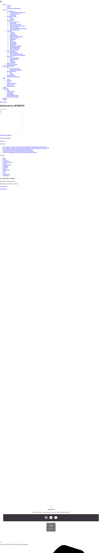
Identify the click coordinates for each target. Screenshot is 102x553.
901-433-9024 (3, 186)
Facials (4, 163)
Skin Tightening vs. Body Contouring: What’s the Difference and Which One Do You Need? (25, 147)
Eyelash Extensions (7, 162)
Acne (4, 158)
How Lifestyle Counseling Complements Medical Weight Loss (18, 149)
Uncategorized (6, 174)
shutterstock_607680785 (6, 135)
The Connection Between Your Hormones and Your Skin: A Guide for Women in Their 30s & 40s (26, 148)
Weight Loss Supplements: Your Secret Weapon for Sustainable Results (20, 152)
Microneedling (6, 170)
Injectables (5, 166)
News (4, 171)
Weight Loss (6, 175)
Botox (4, 159)
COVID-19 (5, 160)
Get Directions (3, 189)
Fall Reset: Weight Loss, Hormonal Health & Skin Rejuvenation (18, 151)
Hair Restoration (7, 164)
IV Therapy (6, 167)
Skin (4, 172)
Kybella (5, 168)
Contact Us (2, 141)
